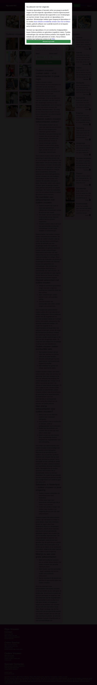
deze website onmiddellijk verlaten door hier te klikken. (52, 21)
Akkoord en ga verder (48, 41)
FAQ (53, 39)
